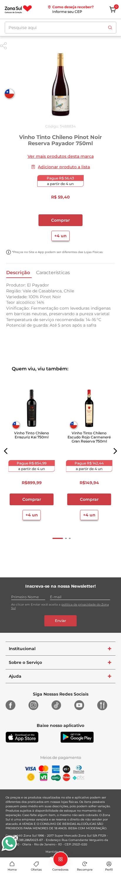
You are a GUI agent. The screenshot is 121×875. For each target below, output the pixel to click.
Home (12, 869)
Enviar (60, 620)
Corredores (60, 869)
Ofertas (36, 869)
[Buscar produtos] (110, 27)
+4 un (60, 235)
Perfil (109, 869)
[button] (6, 451)
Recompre (85, 869)
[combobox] (60, 27)
